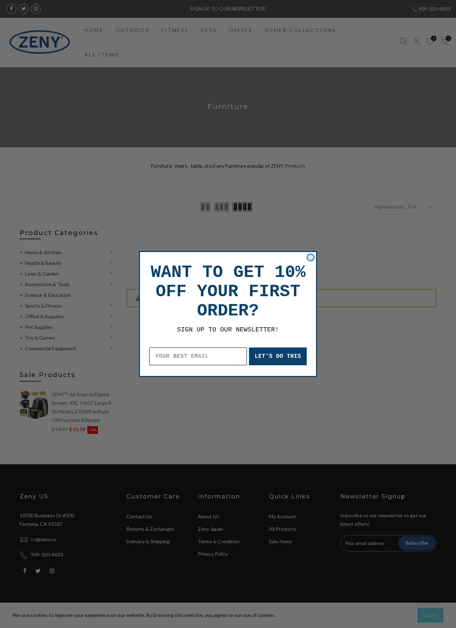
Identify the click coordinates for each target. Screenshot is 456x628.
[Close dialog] (310, 257)
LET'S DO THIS (278, 356)
